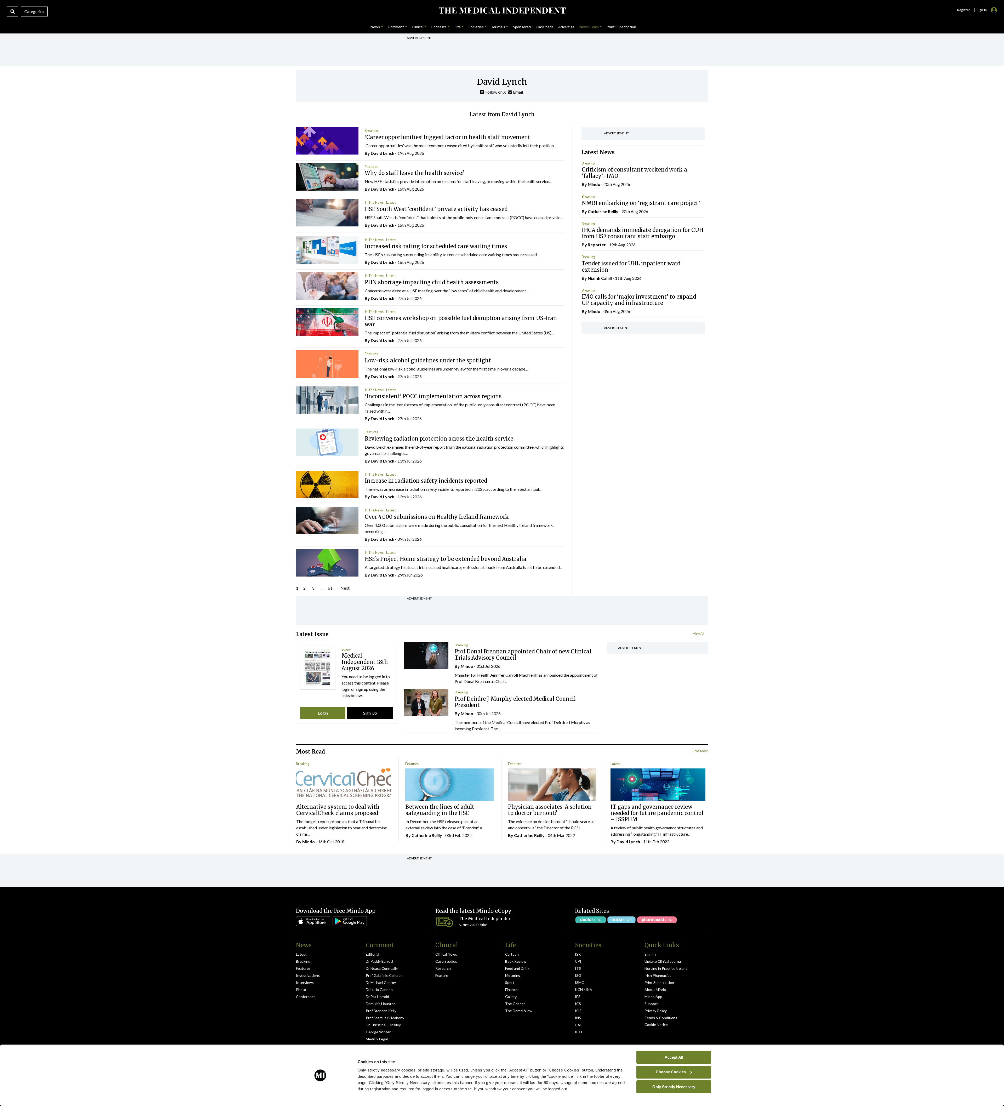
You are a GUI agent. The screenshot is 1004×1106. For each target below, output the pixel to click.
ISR (578, 954)
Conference (306, 996)
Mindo (594, 184)
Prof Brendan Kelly (381, 1010)
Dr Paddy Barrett (379, 961)
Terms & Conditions (660, 1018)
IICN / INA (583, 989)
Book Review (515, 961)
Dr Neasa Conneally (382, 968)
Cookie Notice (656, 1024)
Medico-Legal (377, 1039)
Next (345, 587)
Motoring (512, 975)
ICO (578, 1032)
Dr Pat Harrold (377, 996)
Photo (301, 989)
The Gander (515, 1003)
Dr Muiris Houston (381, 1003)
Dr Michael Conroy (381, 982)
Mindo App (653, 996)
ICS (578, 1003)
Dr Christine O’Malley (383, 1025)
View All (698, 633)
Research (443, 968)
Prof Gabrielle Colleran (384, 975)
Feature (441, 975)
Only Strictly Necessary (673, 1086)
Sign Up (370, 712)
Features (371, 166)
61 (330, 587)
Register (963, 10)
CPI (578, 961)
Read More (700, 751)
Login (323, 712)
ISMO (580, 982)
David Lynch (382, 153)
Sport (509, 982)
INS (578, 1018)
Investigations (308, 975)
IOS (578, 1010)
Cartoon (512, 954)
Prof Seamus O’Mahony (385, 1018)
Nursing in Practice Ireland (666, 968)
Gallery (511, 996)
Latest (391, 202)
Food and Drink (517, 968)
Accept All (674, 1057)
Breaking (371, 130)
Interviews (305, 982)
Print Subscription (659, 982)
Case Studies (446, 961)
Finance (511, 989)
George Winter (378, 1032)
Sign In (650, 954)
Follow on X (495, 91)
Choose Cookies (671, 1072)
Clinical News (446, 954)
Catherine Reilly (603, 211)
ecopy (346, 649)
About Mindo (655, 989)
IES (577, 996)
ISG (578, 975)
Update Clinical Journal (663, 961)
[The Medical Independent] (502, 10)
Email (517, 91)
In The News (374, 202)
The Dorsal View (518, 1010)
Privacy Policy (655, 1010)
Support (651, 1003)
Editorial (372, 954)
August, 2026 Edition (473, 925)
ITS (578, 968)
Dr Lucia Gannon (379, 989)
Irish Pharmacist (657, 975)
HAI (578, 1025)
